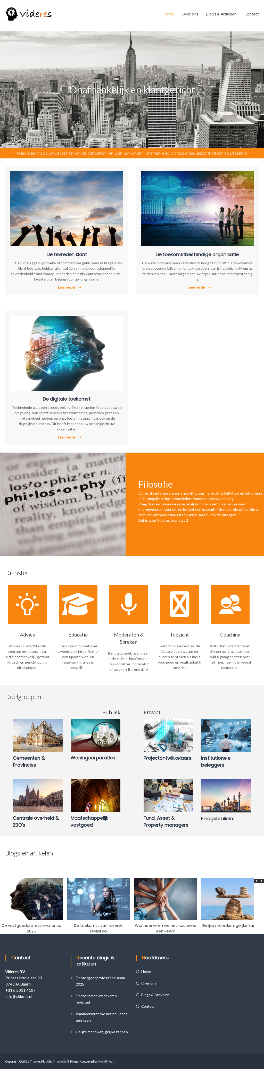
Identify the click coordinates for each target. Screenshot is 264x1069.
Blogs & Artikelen (221, 14)
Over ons (190, 14)
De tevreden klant (67, 254)
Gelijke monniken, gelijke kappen (232, 925)
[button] (261, 881)
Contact (251, 14)
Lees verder (67, 287)
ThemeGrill (61, 1061)
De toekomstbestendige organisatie (197, 254)
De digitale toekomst (66, 399)
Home (168, 14)
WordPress (106, 1061)
